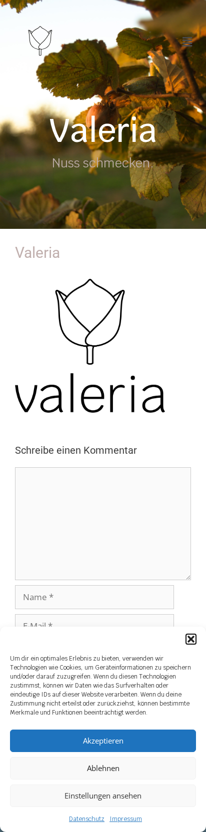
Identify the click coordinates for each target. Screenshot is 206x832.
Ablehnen (103, 768)
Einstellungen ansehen (103, 796)
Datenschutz (86, 819)
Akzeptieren (103, 741)
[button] (191, 639)
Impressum (126, 819)
